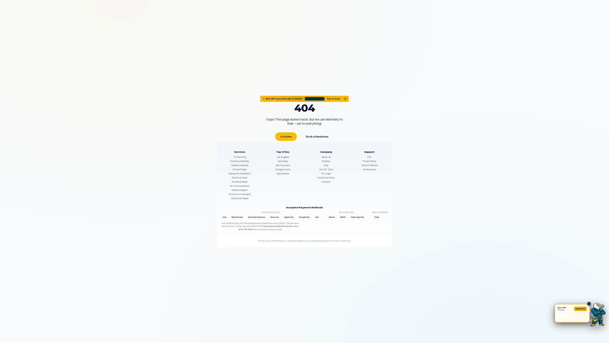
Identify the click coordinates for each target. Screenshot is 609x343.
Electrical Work (239, 177)
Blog (326, 165)
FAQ (369, 157)
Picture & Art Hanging (240, 194)
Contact (326, 181)
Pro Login (326, 173)
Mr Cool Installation (239, 186)
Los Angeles (283, 157)
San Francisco (283, 165)
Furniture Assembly (239, 161)
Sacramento (283, 173)
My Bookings (369, 169)
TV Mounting (239, 157)
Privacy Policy (369, 161)
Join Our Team (326, 169)
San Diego (283, 161)
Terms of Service (369, 165)
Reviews (326, 161)
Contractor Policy (326, 177)
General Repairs (240, 190)
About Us (326, 157)
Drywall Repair (240, 169)
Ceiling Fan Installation (239, 173)
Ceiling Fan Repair (240, 198)
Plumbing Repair (240, 181)
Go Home (286, 136)
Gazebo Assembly (240, 165)
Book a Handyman (317, 136)
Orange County (283, 169)
